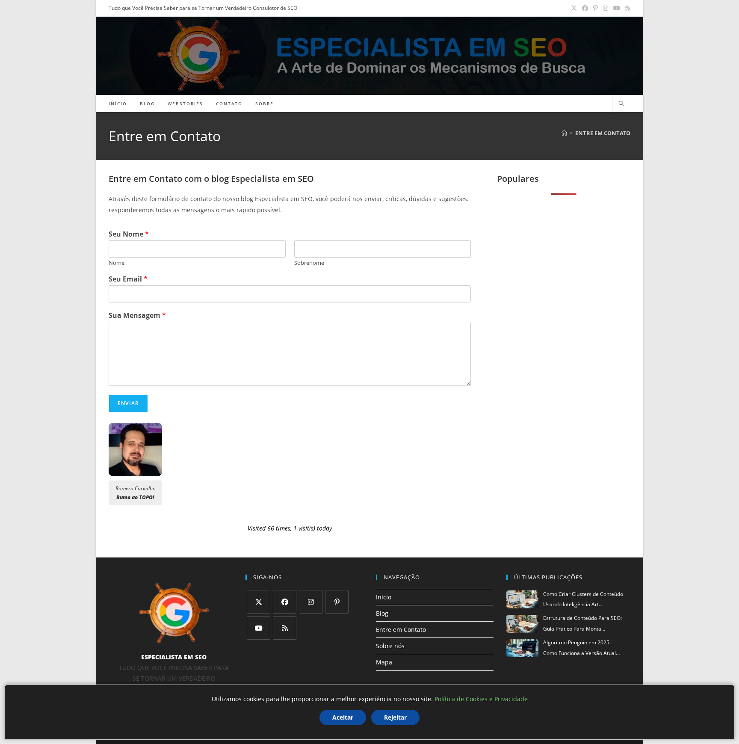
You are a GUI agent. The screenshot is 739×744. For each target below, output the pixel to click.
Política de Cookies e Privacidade (481, 699)
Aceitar (342, 717)
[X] (258, 602)
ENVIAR (128, 403)
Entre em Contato (602, 133)
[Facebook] (284, 602)
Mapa (384, 662)
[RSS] (284, 628)
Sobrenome (309, 263)
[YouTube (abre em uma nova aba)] (617, 8)
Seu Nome (129, 234)
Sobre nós (390, 646)
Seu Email (128, 279)
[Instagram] (310, 602)
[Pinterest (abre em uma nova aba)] (595, 8)
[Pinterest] (337, 602)
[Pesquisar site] (621, 104)
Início (383, 597)
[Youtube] (258, 628)
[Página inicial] (564, 133)
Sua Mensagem (137, 315)
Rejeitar (395, 717)
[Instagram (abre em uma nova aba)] (605, 8)
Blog (382, 613)
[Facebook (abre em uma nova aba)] (585, 8)
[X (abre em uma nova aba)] (573, 8)
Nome (116, 263)
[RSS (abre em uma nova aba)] (626, 8)
